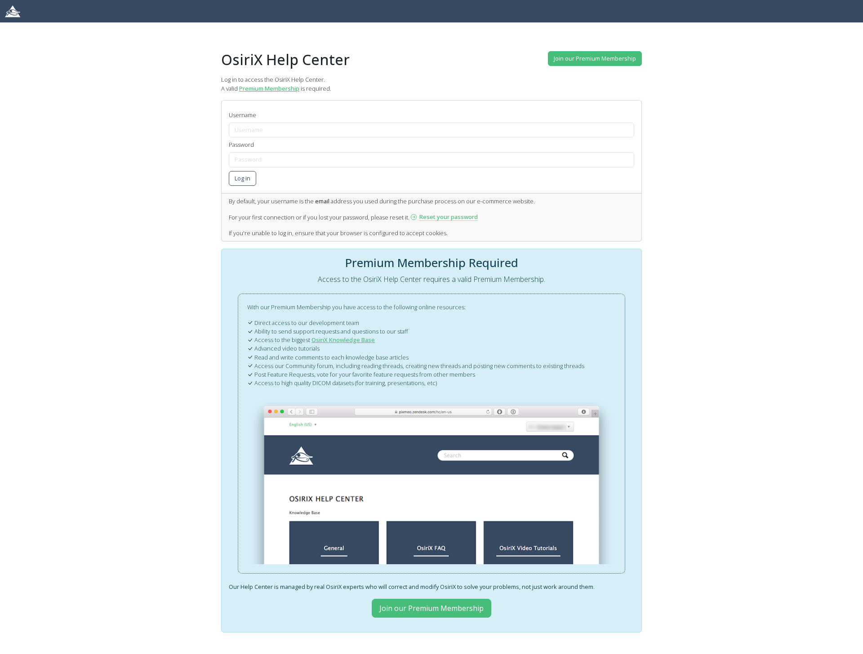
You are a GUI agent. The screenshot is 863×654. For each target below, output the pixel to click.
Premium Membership (269, 88)
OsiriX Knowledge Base (343, 340)
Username (242, 115)
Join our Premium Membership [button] (595, 58)
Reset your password (448, 217)
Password (241, 144)
